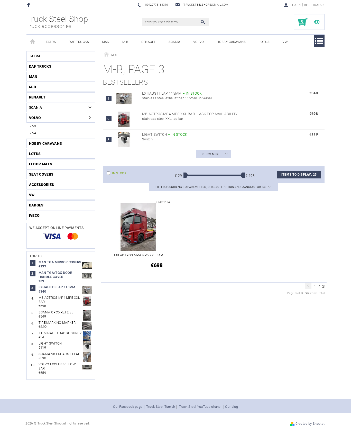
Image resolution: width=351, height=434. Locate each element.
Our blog (231, 407)
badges (36, 205)
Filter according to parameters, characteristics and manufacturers (211, 187)
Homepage (32, 42)
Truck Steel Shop (57, 22)
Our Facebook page (127, 407)
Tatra (51, 42)
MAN (105, 42)
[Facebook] (29, 5)
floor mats (40, 164)
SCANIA (174, 42)
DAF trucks (79, 42)
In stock (119, 173)
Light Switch (164, 134)
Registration (314, 5)
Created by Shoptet (310, 424)
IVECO (34, 215)
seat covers (41, 174)
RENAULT (148, 42)
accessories (41, 185)
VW (285, 42)
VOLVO (198, 42)
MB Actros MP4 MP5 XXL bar (189, 114)
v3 (34, 126)
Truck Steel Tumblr (160, 407)
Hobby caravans (231, 42)
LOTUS (264, 42)
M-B (125, 42)
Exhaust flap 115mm (172, 93)
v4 (34, 133)
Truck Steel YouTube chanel (200, 407)
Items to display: (299, 174)
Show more (211, 154)
